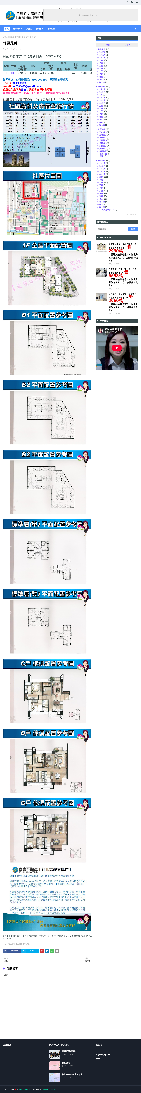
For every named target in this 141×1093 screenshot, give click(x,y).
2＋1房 (102, 55)
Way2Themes (24, 1089)
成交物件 (102, 86)
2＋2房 (102, 169)
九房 (101, 180)
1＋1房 (102, 163)
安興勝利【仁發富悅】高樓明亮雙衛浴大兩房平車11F (123, 302)
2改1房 (102, 89)
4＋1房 (102, 103)
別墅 (101, 71)
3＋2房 (102, 100)
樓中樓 (102, 202)
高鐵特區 (103, 151)
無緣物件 (102, 160)
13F (13, 72)
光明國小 (103, 135)
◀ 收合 (127, 45)
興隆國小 (103, 148)
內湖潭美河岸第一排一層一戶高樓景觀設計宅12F (123, 277)
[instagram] (131, 2)
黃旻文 (7, 49)
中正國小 (103, 132)
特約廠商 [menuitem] (39, 28)
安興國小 (103, 146)
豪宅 (101, 122)
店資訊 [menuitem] (29, 28)
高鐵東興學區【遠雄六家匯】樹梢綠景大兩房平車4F (123, 252)
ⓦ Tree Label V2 (132, 214)
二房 (101, 66)
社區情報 (102, 129)
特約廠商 (66, 1063)
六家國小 (103, 137)
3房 (101, 95)
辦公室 (102, 82)
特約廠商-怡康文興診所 (72, 1074)
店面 (101, 79)
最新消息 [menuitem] (51, 28)
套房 (101, 77)
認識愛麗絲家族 (69, 1051)
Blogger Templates (49, 1089)
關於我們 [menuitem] (16, 28)
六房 (101, 188)
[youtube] (136, 2)
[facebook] (127, 2)
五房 (101, 68)
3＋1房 (102, 57)
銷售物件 (102, 49)
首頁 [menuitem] (7, 28)
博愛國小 (103, 143)
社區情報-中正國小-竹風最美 (18, 37)
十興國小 (103, 140)
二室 (101, 63)
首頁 (4, 37)
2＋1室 (102, 52)
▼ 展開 (107, 45)
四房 (101, 74)
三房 (101, 60)
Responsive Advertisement (90, 15)
